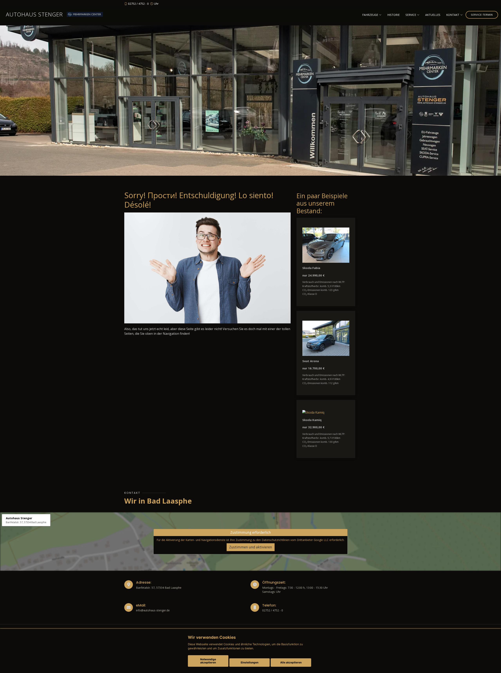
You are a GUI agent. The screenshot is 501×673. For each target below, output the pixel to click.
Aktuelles (432, 15)
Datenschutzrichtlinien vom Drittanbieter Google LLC (295, 540)
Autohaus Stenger (34, 14)
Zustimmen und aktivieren (250, 547)
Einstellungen (249, 662)
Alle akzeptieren (291, 662)
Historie (393, 15)
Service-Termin (482, 14)
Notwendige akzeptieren (208, 661)
